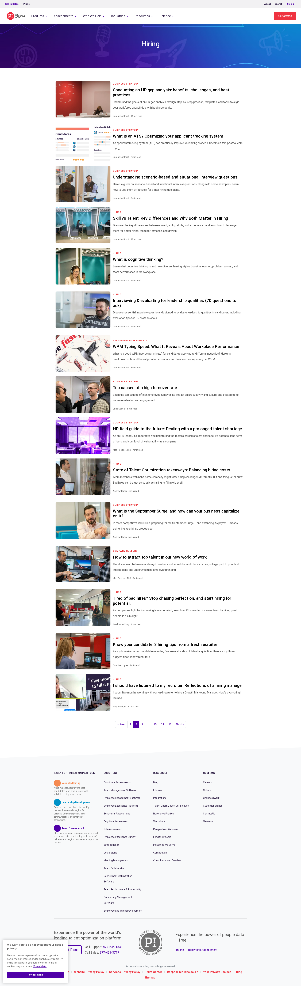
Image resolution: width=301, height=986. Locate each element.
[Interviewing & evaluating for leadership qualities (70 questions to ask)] (241, 330)
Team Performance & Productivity (122, 889)
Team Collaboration (114, 868)
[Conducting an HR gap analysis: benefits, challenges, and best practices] (241, 120)
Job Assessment (113, 829)
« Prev (121, 724)
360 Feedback (111, 844)
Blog (155, 782)
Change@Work (211, 798)
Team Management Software (120, 790)
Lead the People (162, 837)
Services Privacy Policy (124, 972)
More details (40, 966)
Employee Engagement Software (122, 798)
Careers (207, 782)
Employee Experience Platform (121, 805)
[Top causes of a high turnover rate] (241, 413)
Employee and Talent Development (123, 910)
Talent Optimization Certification (171, 805)
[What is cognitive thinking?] (241, 284)
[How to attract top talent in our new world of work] (241, 582)
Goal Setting (110, 852)
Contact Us (209, 813)
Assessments (63, 16)
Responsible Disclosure (182, 972)
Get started (285, 16)
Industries (118, 16)
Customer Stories (212, 805)
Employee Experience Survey (120, 837)
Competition (160, 852)
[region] (35, 961)
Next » (180, 724)
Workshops (159, 821)
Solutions (111, 773)
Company (209, 773)
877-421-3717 (109, 952)
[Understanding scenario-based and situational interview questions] (241, 202)
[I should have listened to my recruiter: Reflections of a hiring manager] (241, 710)
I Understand (35, 974)
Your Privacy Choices (217, 972)
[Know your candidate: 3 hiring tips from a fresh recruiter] (241, 669)
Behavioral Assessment (117, 813)
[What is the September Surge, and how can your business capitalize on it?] (241, 541)
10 (155, 724)
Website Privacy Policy (89, 972)
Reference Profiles (163, 813)
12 (170, 724)
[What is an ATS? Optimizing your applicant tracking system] (241, 161)
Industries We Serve (164, 844)
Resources (142, 16)
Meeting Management (116, 860)
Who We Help (92, 16)
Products (37, 16)
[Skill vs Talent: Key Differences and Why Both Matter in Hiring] (241, 243)
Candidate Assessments (117, 782)
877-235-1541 (112, 947)
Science (165, 16)
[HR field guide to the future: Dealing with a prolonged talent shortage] (241, 454)
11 (162, 724)
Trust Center (153, 972)
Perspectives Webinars (165, 829)
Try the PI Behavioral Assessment (196, 949)
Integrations (160, 798)
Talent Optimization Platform (74, 773)
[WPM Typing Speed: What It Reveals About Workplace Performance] (241, 371)
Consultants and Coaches (167, 860)
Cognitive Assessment (116, 821)
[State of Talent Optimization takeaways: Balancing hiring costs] (241, 495)
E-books (157, 790)
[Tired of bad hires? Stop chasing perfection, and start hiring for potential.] (241, 628)
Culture (207, 790)
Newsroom (209, 821)
